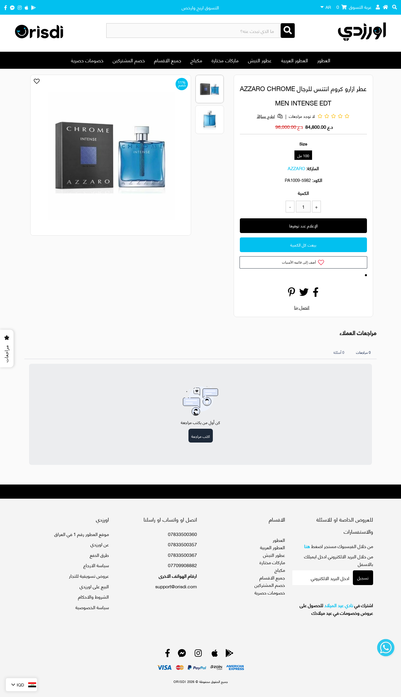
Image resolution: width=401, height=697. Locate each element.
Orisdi (179, 681)
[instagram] (20, 7)
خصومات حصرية (87, 60)
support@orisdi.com (176, 586)
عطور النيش (260, 60)
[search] (394, 7)
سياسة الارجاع (96, 565)
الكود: (317, 179)
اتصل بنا (301, 307)
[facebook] (5, 7)
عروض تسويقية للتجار (89, 575)
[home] (385, 7)
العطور (323, 60)
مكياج (196, 60)
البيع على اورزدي (94, 586)
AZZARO (296, 168)
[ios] (26, 7)
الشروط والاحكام (93, 596)
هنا (307, 546)
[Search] (288, 30)
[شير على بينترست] (291, 293)
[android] (33, 7)
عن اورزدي (99, 544)
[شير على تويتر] (304, 293)
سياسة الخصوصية (92, 607)
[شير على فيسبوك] (316, 293)
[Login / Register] (378, 7)
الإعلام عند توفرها (303, 225)
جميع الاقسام (167, 60)
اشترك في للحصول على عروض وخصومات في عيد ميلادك (336, 608)
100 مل (303, 155)
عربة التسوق (354, 6)
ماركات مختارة (225, 60)
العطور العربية (294, 60)
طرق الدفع (99, 554)
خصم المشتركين (129, 60)
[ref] (12, 7)
